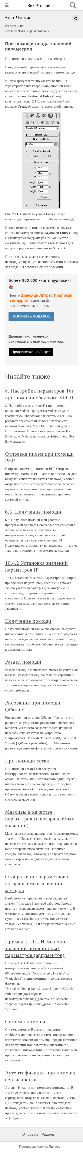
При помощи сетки (27, 760)
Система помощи (25, 1021)
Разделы (48, 1134)
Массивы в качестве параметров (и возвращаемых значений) (39, 818)
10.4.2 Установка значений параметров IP (36, 566)
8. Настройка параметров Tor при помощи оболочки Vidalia (40, 394)
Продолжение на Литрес (30, 352)
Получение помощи (28, 620)
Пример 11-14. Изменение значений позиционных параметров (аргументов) (36, 948)
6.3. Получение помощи (33, 511)
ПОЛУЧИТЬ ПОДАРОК (31, 316)
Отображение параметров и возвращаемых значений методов (37, 883)
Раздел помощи (23, 661)
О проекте (30, 1134)
